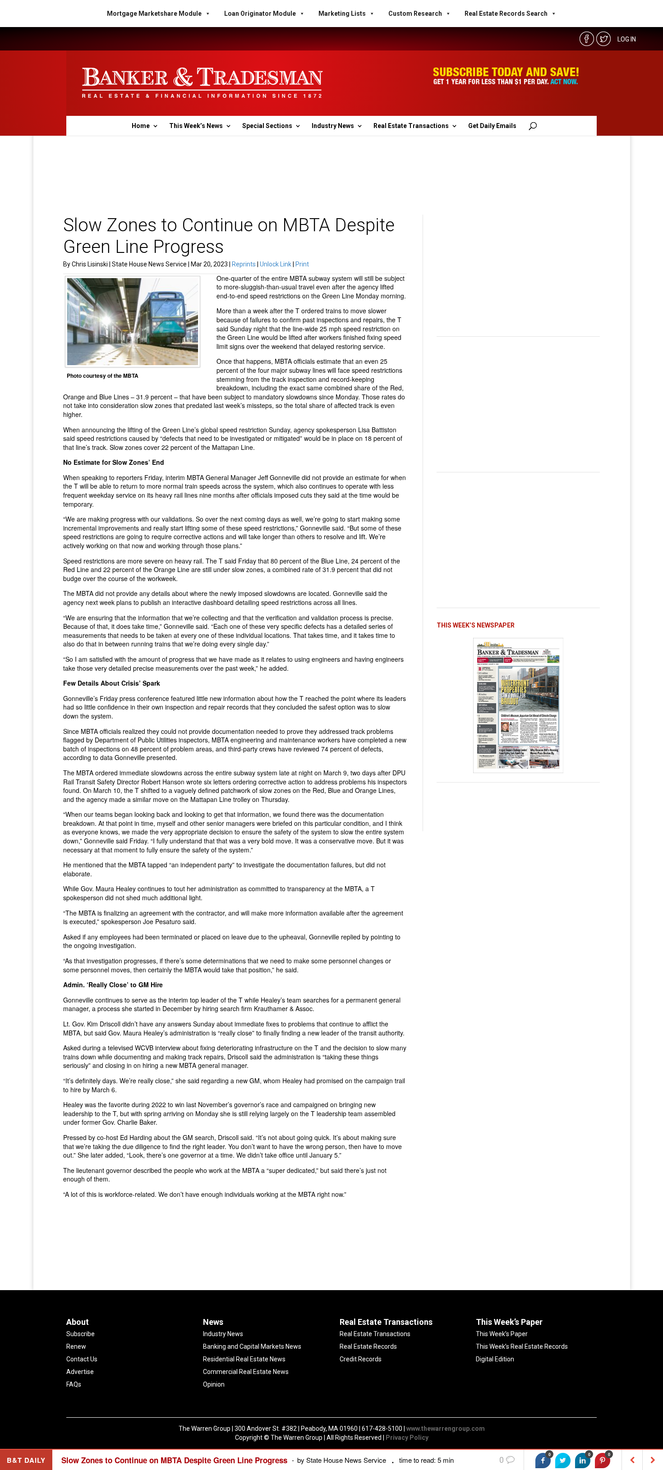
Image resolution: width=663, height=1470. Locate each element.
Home (141, 126)
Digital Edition (495, 1359)
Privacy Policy (407, 1437)
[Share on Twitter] (563, 1460)
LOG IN (626, 39)
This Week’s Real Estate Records (522, 1346)
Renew (76, 1346)
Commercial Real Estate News (246, 1371)
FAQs (73, 1384)
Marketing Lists (342, 13)
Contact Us (81, 1359)
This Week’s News (196, 126)
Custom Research (415, 13)
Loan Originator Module (260, 13)
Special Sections (267, 126)
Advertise (80, 1371)
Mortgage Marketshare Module (154, 13)
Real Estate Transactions (411, 126)
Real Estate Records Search (506, 13)
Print (302, 264)
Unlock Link (276, 264)
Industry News (333, 126)
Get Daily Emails (492, 126)
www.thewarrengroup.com (445, 1428)
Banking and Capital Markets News (252, 1346)
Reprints (244, 264)
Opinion (214, 1384)
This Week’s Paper (502, 1333)
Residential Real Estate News (244, 1359)
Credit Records (361, 1359)
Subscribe (80, 1333)
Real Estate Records (368, 1346)
